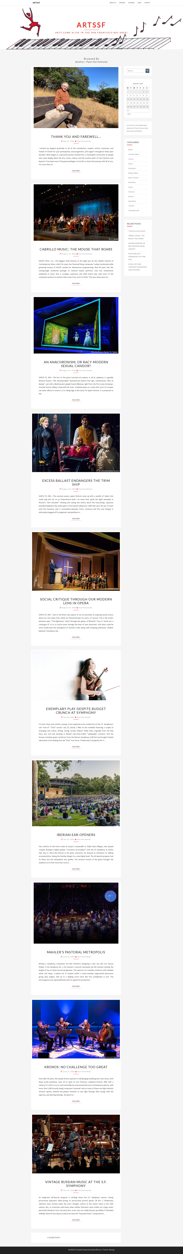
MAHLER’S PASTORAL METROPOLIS (76, 952)
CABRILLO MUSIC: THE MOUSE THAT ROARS (76, 249)
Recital (131, 196)
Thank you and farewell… (76, 136)
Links (139, 3)
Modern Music (133, 173)
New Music (132, 182)
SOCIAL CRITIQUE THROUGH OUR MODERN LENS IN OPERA (76, 601)
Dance (130, 164)
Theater (131, 206)
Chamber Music (133, 154)
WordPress (96, 1250)
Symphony (132, 201)
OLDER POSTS (54, 1237)
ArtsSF (36, 2)
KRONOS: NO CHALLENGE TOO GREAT (76, 1067)
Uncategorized (133, 210)
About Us (113, 3)
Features (131, 3)
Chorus (130, 159)
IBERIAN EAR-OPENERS (76, 835)
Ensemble (132, 168)
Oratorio (131, 192)
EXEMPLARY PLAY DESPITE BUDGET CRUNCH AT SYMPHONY (76, 710)
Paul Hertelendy (84, 141)
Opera (130, 187)
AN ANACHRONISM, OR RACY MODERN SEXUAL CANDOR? (76, 364)
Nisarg (111, 1250)
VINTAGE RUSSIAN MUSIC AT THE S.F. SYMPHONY (76, 1184)
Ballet (130, 150)
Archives (122, 3)
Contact (147, 3)
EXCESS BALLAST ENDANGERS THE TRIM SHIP (76, 482)
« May (129, 114)
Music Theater (133, 178)
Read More (76, 171)
